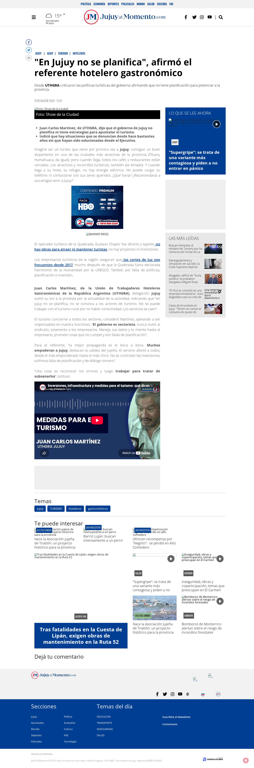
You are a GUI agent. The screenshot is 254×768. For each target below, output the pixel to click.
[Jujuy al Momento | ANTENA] (195, 679)
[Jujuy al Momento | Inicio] (219, 706)
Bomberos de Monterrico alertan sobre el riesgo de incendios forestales (202, 628)
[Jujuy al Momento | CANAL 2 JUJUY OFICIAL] (188, 694)
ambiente (188, 615)
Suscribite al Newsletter (176, 717)
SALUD (100, 735)
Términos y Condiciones (42, 754)
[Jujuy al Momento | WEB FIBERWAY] (203, 694)
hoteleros (75, 509)
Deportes (113, 4)
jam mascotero (93, 527)
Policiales (127, 4)
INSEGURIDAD (105, 729)
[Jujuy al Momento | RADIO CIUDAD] (218, 694)
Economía (99, 4)
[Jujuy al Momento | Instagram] (202, 17)
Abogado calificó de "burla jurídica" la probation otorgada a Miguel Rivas (185, 279)
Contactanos (169, 724)
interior (188, 573)
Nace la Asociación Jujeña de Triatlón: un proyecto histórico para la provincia (54, 543)
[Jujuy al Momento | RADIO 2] (210, 675)
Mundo (141, 4)
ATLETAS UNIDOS (44, 530)
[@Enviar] (29, 58)
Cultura (162, 4)
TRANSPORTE (104, 722)
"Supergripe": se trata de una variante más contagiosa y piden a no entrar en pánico (194, 160)
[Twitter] (29, 50)
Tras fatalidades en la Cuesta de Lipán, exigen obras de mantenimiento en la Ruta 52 (81, 635)
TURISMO (56, 509)
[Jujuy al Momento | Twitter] (194, 17)
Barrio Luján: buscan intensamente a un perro (103, 538)
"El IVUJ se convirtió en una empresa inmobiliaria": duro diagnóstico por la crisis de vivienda (186, 295)
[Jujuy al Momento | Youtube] (210, 17)
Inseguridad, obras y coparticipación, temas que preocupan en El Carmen (203, 585)
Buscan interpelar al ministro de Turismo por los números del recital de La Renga (186, 250)
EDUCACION (104, 716)
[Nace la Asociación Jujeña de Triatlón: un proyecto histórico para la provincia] (56, 535)
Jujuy (40, 509)
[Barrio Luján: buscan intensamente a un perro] (105, 532)
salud (138, 573)
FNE (171, 4)
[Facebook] (29, 42)
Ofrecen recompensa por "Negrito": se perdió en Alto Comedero (154, 543)
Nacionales (37, 722)
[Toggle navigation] (34, 17)
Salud (150, 4)
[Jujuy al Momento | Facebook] (187, 17)
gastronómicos (98, 509)
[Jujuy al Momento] (53, 678)
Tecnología (70, 741)
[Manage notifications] (246, 760)
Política (86, 4)
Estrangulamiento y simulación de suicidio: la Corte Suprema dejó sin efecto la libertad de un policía (184, 267)
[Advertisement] (97, 477)
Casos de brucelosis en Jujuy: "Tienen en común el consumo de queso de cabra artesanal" (185, 310)
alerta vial (81, 616)
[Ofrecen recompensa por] (155, 535)
